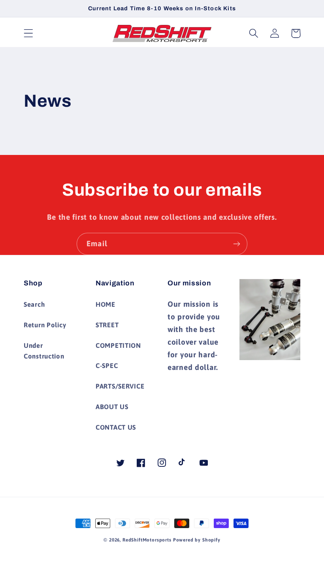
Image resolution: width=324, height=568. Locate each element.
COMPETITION (118, 345)
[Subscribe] (236, 244)
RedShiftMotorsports (146, 540)
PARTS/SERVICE (120, 386)
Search (34, 304)
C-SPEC (107, 366)
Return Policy (45, 325)
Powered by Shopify (196, 540)
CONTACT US (116, 427)
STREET (107, 325)
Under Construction (44, 351)
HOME (105, 304)
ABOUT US (112, 407)
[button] (28, 33)
